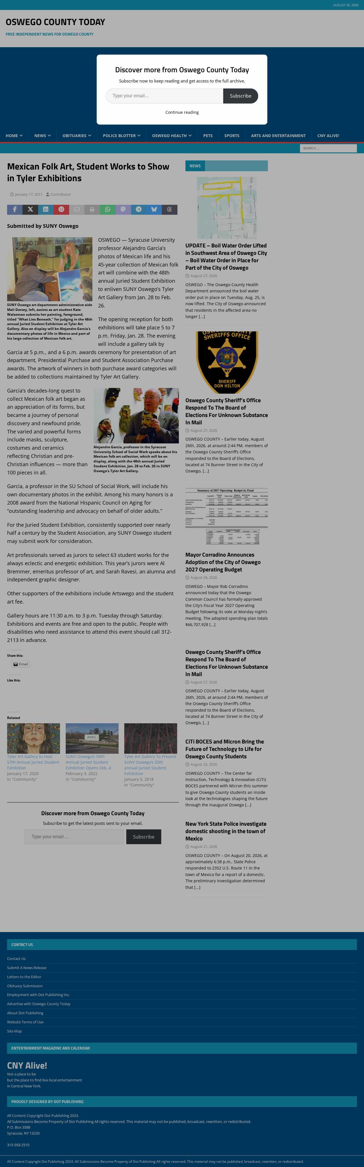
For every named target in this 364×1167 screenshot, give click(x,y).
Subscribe (240, 96)
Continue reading (182, 112)
